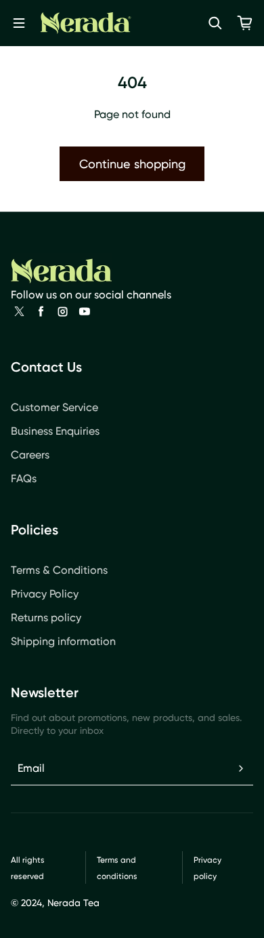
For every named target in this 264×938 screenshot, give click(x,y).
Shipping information (63, 641)
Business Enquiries (55, 431)
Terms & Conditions (59, 570)
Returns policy (46, 617)
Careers (30, 454)
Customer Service (54, 407)
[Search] (215, 23)
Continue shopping (132, 164)
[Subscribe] (241, 768)
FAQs (24, 478)
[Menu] (19, 23)
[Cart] (245, 23)
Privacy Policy (45, 593)
